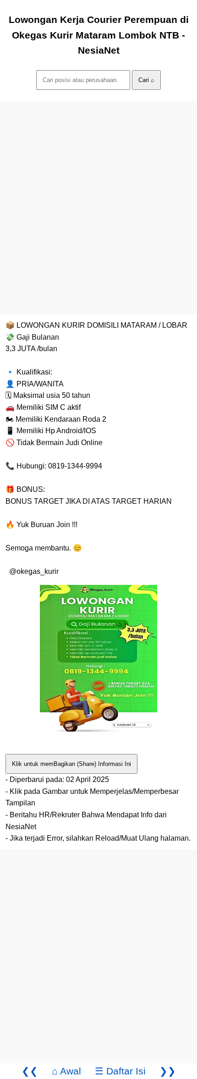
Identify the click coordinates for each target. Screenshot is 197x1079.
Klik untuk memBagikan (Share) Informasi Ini (71, 763)
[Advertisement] (98, 199)
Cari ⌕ (146, 80)
